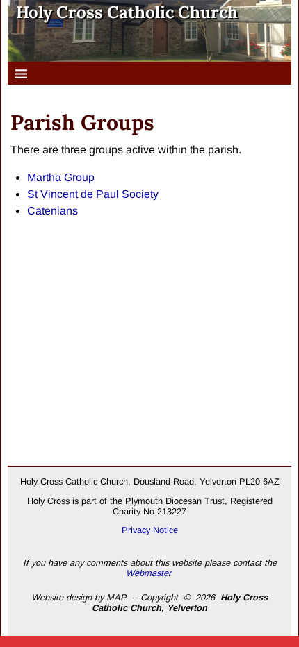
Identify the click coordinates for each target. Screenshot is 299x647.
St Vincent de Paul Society (93, 194)
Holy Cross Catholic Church (127, 12)
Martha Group (61, 177)
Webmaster (148, 573)
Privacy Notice (150, 530)
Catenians (52, 211)
